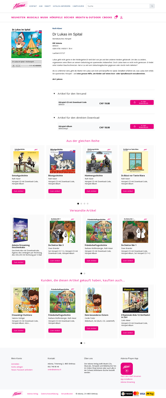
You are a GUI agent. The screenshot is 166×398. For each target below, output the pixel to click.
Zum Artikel (18, 191)
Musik (44, 17)
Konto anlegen (17, 367)
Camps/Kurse (78, 6)
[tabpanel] (27, 173)
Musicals (33, 17)
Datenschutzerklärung (49, 394)
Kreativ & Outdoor (88, 17)
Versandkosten (67, 394)
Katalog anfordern (61, 6)
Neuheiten (18, 17)
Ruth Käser (57, 28)
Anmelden (15, 364)
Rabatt (48, 6)
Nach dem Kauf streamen (131, 376)
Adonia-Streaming (128, 382)
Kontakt (33, 6)
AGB (40, 6)
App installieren (127, 379)
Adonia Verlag (32, 394)
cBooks (107, 17)
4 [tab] (87, 203)
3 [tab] (84, 203)
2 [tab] (81, 203)
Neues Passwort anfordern (22, 370)
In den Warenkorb (143, 102)
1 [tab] (78, 203)
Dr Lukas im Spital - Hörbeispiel (23, 62)
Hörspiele (56, 17)
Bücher (69, 17)
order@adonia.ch (54, 369)
